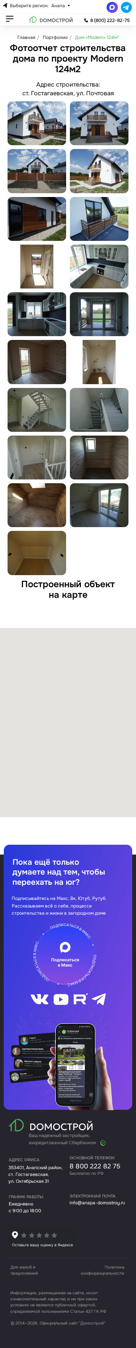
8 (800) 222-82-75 (110, 20)
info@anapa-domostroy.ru (97, 1203)
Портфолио (55, 37)
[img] (43, 1238)
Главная (26, 37)
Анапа (58, 6)
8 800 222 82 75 (95, 1166)
